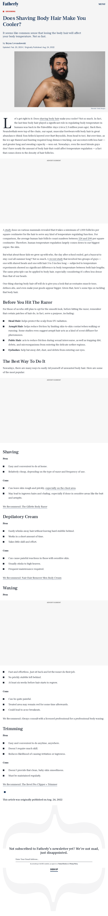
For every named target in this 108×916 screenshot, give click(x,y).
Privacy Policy (74, 864)
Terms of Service (62, 864)
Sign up (54, 869)
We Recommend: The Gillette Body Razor (25, 506)
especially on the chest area (60, 488)
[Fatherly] (11, 4)
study (7, 230)
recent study (56, 259)
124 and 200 (85, 238)
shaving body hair (49, 118)
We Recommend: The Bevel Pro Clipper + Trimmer (30, 784)
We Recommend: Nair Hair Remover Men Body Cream (32, 577)
